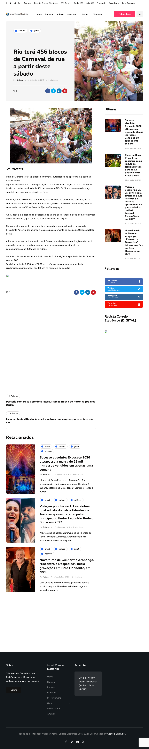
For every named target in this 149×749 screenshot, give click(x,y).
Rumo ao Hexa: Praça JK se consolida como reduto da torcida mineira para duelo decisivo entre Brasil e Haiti (133, 165)
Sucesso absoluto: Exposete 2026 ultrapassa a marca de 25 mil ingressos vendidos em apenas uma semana (134, 132)
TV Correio (66, 3)
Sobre (14, 690)
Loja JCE (90, 3)
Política (60, 14)
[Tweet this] (53, 90)
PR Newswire (54, 697)
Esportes (71, 14)
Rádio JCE (78, 3)
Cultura (49, 14)
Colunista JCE (54, 708)
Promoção (101, 3)
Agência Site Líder (116, 733)
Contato (97, 14)
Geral (85, 14)
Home (39, 14)
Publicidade (124, 14)
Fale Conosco (128, 3)
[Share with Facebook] (47, 90)
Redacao (20, 80)
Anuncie (27, 3)
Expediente (114, 3)
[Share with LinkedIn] (59, 90)
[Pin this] (64, 90)
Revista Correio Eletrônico (46, 3)
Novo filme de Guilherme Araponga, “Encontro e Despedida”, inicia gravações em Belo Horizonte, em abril (134, 242)
